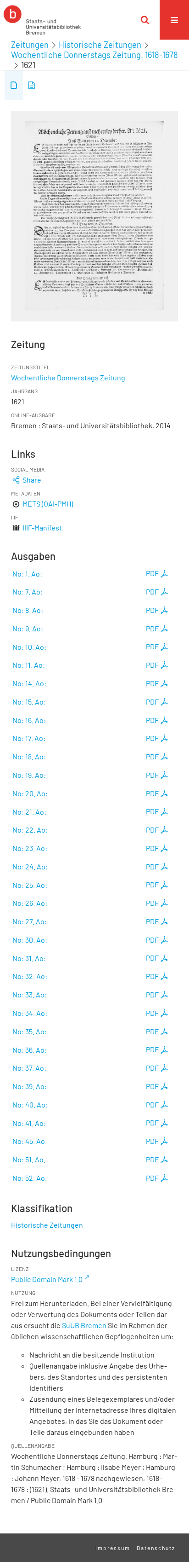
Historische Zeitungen (100, 45)
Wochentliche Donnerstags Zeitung (68, 377)
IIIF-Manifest (42, 527)
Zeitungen (30, 45)
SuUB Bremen (84, 1325)
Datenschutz (156, 1548)
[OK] (145, 20)
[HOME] (42, 20)
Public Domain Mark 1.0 (47, 1279)
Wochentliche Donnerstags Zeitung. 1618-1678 (94, 55)
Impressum (112, 1548)
